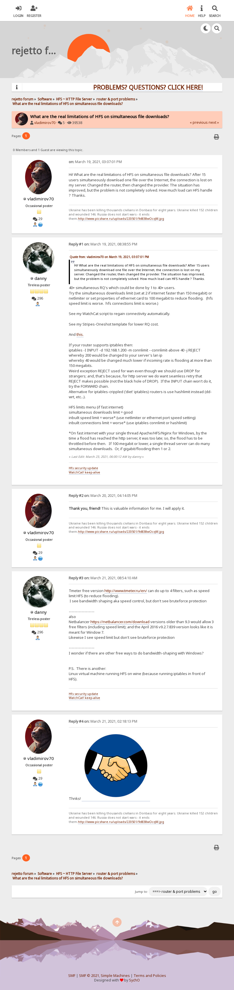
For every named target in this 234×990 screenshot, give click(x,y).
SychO (134, 980)
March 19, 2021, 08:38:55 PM (103, 244)
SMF (71, 975)
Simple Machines (115, 975)
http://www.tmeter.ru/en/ (125, 590)
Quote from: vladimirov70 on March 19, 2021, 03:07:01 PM (109, 257)
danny (41, 278)
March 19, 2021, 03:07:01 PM (95, 161)
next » (214, 122)
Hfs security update (83, 468)
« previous (199, 122)
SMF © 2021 (89, 975)
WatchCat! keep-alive (84, 472)
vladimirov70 (44, 122)
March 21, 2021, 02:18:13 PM (103, 721)
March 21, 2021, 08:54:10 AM (103, 578)
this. (80, 334)
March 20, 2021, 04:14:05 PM (103, 495)
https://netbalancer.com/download (120, 621)
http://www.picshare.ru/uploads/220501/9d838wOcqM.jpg (121, 219)
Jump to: (141, 892)
